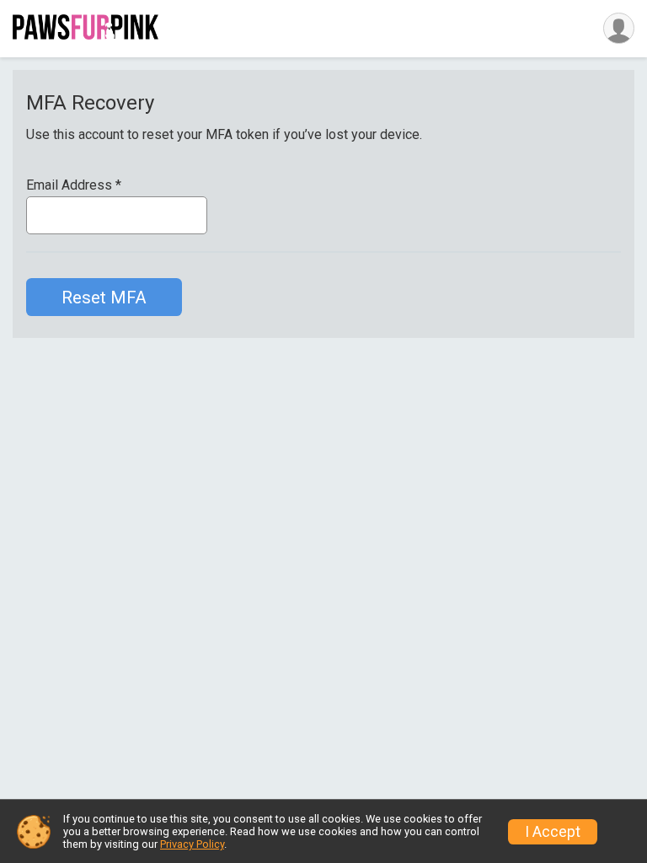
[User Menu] (618, 28)
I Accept (552, 831)
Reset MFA (104, 297)
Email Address (73, 185)
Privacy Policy (192, 844)
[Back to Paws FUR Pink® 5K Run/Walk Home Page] (85, 28)
